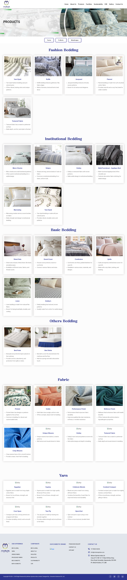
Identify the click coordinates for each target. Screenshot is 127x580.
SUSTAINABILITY (35, 560)
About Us (73, 4)
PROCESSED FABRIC (17, 557)
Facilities (89, 4)
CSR (106, 4)
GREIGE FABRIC (16, 554)
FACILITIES (33, 554)
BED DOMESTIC (16, 560)
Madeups (74, 40)
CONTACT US (72, 547)
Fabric (61, 40)
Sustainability (98, 4)
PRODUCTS (34, 557)
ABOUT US (34, 551)
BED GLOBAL (15, 548)
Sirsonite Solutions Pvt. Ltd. (57, 576)
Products (81, 4)
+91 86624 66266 (95, 549)
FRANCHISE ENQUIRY (74, 544)
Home (66, 4)
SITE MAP (71, 550)
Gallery (111, 4)
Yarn (49, 40)
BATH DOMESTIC (16, 563)
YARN (13, 551)
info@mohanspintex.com (97, 552)
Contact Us (119, 4)
